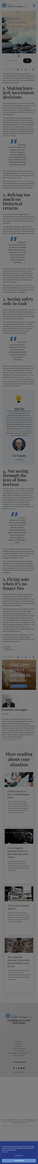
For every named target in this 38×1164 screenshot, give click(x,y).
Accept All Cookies (19, 1161)
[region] (19, 1152)
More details (5, 1152)
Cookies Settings (19, 1156)
